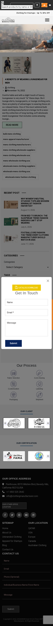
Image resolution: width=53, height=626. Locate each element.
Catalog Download (28, 288)
